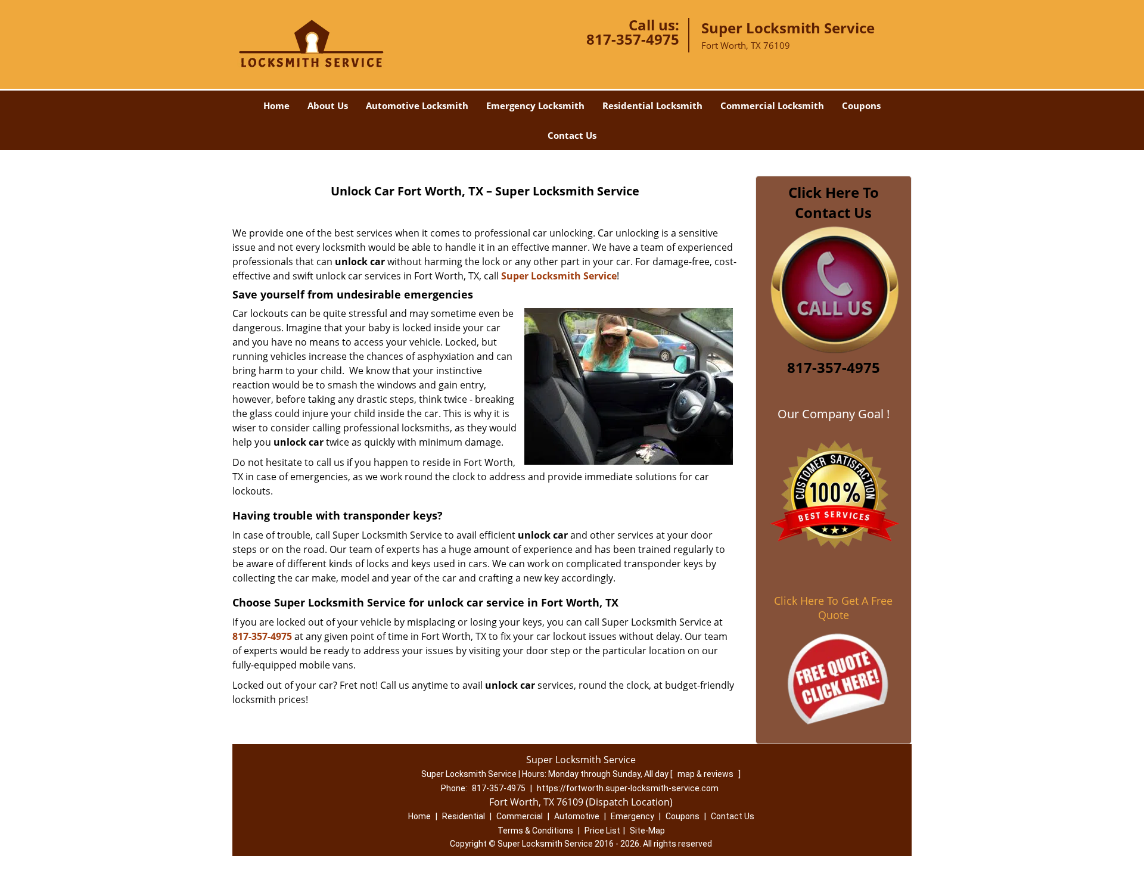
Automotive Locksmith (417, 105)
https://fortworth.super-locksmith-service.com (628, 788)
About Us (327, 105)
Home (276, 105)
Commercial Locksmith (772, 105)
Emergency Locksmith (535, 105)
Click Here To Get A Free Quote (833, 607)
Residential (463, 816)
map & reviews (706, 774)
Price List (602, 830)
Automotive (576, 816)
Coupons (861, 105)
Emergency (632, 816)
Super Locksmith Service (559, 275)
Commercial (519, 816)
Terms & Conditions (535, 830)
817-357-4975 (632, 39)
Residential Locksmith (652, 105)
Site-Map (647, 830)
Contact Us (572, 135)
